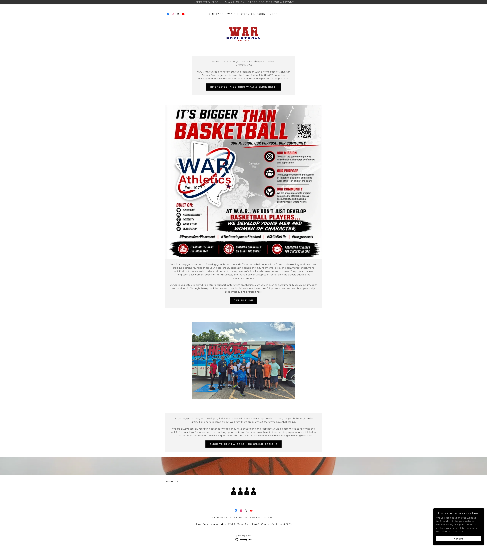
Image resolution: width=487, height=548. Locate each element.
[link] (167, 14)
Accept (458, 539)
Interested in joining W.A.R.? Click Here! (243, 87)
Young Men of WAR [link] (248, 524)
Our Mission (243, 300)
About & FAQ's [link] (284, 524)
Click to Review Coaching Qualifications (243, 444)
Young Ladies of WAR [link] (223, 524)
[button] (274, 14)
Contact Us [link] (267, 524)
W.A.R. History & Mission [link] (246, 14)
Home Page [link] (215, 14)
